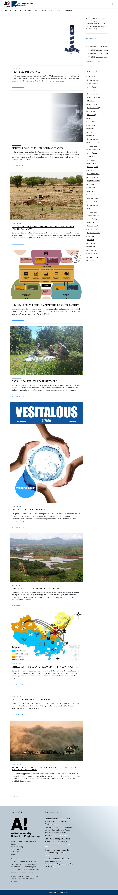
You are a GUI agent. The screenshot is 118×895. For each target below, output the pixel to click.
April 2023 (91, 111)
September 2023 (93, 108)
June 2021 (91, 156)
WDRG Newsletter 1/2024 (98, 57)
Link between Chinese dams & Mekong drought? (37, 588)
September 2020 (93, 181)
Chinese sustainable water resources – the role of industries (45, 667)
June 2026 (91, 76)
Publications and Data (31, 10)
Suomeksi (69, 10)
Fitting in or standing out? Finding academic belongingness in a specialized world (57, 841)
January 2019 (92, 229)
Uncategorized (16, 68)
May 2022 (90, 129)
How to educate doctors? (26, 72)
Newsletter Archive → (94, 61)
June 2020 (91, 188)
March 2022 (91, 136)
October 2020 (92, 177)
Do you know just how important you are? (35, 381)
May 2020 (91, 191)
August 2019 (92, 219)
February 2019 (92, 226)
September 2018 (93, 233)
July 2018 (90, 236)
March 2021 (91, 163)
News (51, 10)
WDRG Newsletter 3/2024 (98, 50)
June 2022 (91, 125)
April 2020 (91, 195)
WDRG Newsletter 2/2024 (98, 53)
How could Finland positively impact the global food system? (45, 305)
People (43, 10)
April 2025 (91, 90)
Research (8, 10)
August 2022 (92, 122)
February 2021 (92, 167)
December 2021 (93, 139)
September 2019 (93, 215)
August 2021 (92, 153)
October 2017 (92, 261)
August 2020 (92, 184)
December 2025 (93, 80)
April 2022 (91, 132)
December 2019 (93, 205)
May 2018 (90, 240)
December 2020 (93, 174)
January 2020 (92, 201)
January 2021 (92, 170)
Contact (58, 10)
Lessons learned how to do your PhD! (32, 699)
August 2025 (92, 87)
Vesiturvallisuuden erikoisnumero (30, 510)
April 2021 (91, 160)
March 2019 (91, 222)
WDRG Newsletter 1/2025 (98, 46)
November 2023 (93, 104)
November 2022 (93, 118)
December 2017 (93, 257)
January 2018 (92, 254)
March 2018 (91, 247)
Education (17, 10)
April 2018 (91, 243)
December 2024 (93, 94)
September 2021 (93, 149)
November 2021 (93, 142)
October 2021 (92, 146)
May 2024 (91, 101)
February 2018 (92, 250)
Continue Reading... (18, 87)
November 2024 (93, 97)
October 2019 (92, 212)
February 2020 (92, 198)
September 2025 (93, 83)
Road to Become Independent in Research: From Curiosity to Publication (57, 821)
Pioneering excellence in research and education (38, 148)
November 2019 (93, 208)
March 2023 (91, 115)
